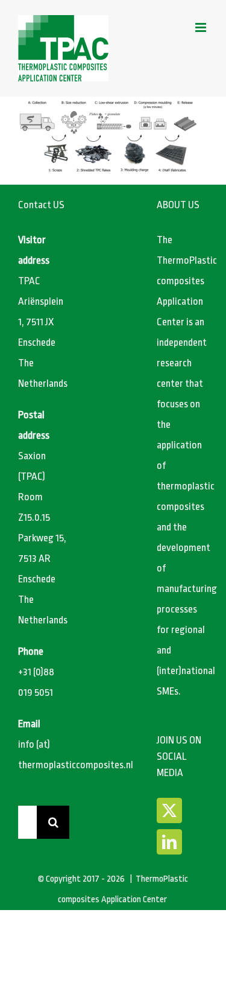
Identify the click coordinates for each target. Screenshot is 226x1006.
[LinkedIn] (169, 842)
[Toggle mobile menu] (201, 27)
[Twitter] (169, 810)
